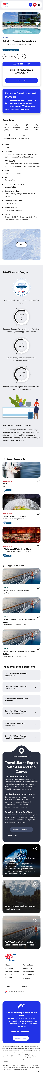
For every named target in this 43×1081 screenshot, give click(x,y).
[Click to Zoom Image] (21, 23)
